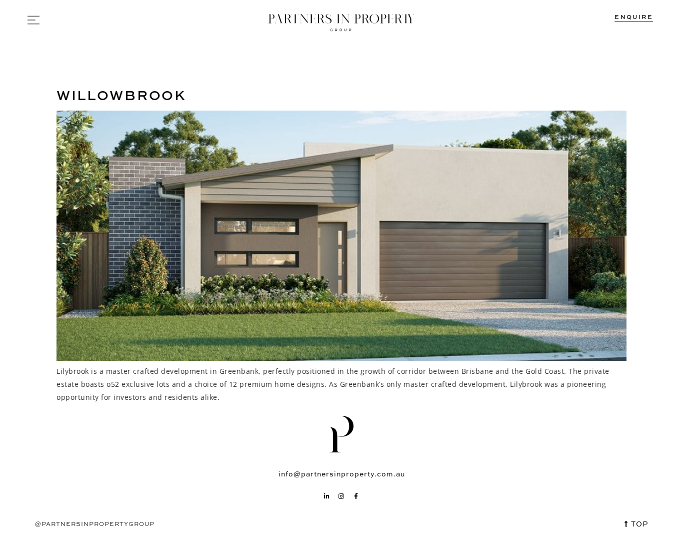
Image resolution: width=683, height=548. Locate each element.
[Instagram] (342, 496)
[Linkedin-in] (327, 496)
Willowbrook (121, 95)
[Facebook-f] (356, 496)
